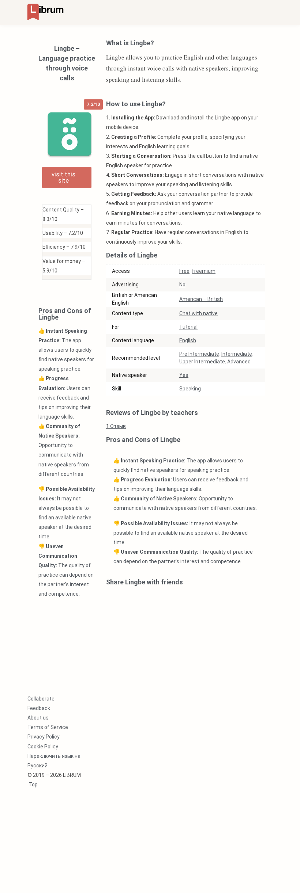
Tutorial (188, 327)
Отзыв (116, 426)
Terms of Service (47, 727)
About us (38, 718)
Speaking (190, 389)
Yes (183, 375)
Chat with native (198, 313)
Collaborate (41, 699)
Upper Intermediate (202, 362)
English (187, 340)
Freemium (203, 271)
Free (184, 271)
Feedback (38, 708)
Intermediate (236, 354)
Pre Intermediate (199, 354)
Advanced (239, 362)
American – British (201, 299)
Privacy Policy (43, 737)
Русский (37, 765)
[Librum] (45, 11)
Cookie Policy (42, 746)
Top (32, 784)
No (182, 284)
